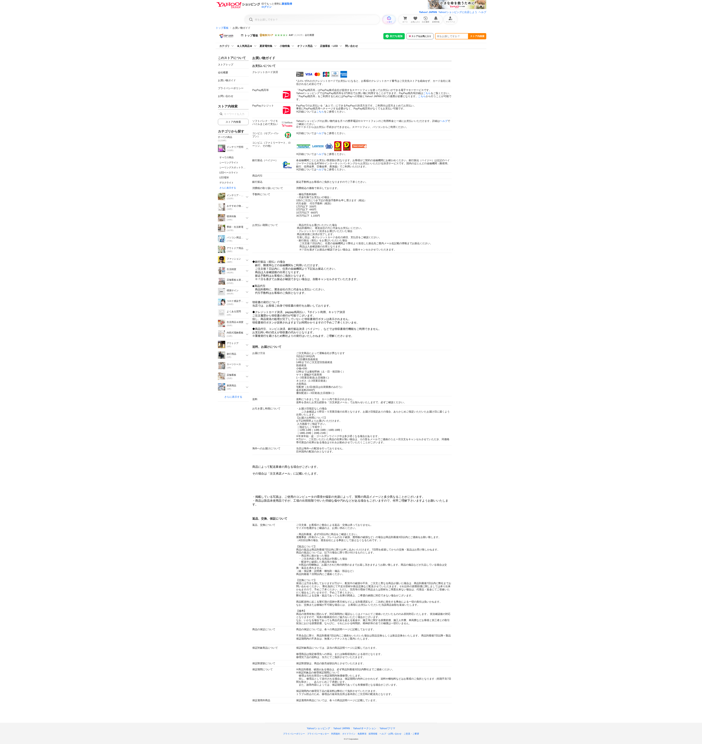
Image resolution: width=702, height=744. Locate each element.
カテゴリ (224, 45)
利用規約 (335, 733)
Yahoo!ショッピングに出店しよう (457, 12)
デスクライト (226, 182)
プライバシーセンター (318, 733)
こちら (427, 93)
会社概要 (309, 35)
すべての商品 (226, 157)
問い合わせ (351, 45)
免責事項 (362, 733)
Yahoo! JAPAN (428, 12)
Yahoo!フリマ (387, 728)
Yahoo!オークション (364, 728)
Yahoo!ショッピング (318, 728)
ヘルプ (482, 12)
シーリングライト (228, 162)
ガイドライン (348, 733)
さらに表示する (227, 187)
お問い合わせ (225, 96)
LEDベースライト (228, 172)
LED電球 (224, 177)
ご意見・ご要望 (411, 733)
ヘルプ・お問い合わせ (390, 733)
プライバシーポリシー (231, 88)
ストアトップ (225, 64)
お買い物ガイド (227, 80)
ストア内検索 (477, 36)
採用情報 (373, 733)
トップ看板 (222, 27)
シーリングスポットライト (233, 167)
